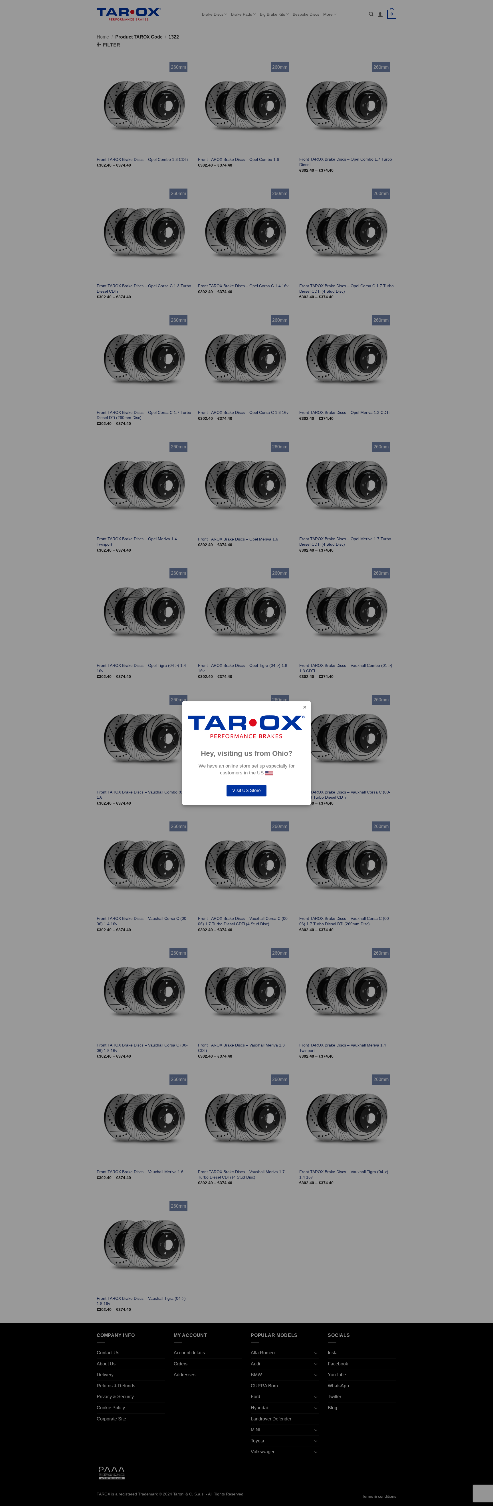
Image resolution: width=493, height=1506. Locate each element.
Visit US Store (246, 790)
